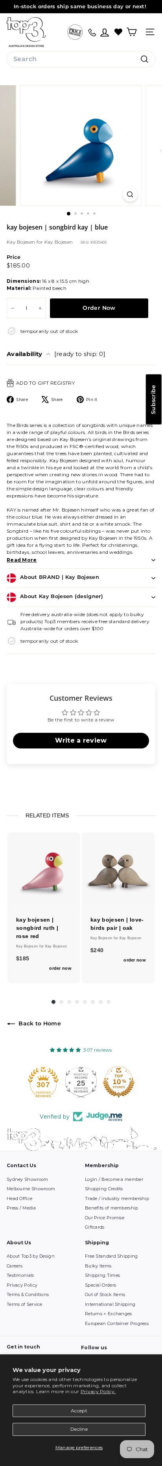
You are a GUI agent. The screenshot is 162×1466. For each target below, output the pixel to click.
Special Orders (100, 1285)
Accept (79, 1411)
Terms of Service (24, 1304)
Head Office (19, 1198)
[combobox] (81, 59)
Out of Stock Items (105, 1294)
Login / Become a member (114, 1179)
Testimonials (20, 1275)
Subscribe (153, 399)
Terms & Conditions (28, 1294)
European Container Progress (117, 1323)
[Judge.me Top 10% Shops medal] (118, 1081)
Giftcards (95, 1227)
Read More (22, 560)
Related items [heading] (47, 815)
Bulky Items (98, 1266)
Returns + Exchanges (108, 1313)
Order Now (99, 307)
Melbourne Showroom (31, 1188)
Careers (14, 1266)
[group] (44, 907)
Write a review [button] (81, 740)
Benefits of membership (111, 1208)
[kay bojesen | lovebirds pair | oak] (118, 868)
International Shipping (110, 1304)
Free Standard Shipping (111, 1256)
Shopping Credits (104, 1188)
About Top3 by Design (31, 1256)
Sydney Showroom (27, 1179)
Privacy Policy (22, 1285)
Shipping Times (102, 1275)
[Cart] (131, 31)
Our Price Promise (104, 1217)
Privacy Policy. (98, 1391)
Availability (56, 354)
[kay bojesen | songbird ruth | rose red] (43, 868)
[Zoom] (130, 194)
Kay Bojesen (22, 242)
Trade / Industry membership (117, 1198)
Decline (79, 1429)
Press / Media (21, 1208)
